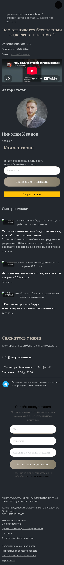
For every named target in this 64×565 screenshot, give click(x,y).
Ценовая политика (11, 523)
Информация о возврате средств (19, 550)
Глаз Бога (7, 533)
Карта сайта (8, 560)
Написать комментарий (32, 181)
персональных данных (39, 476)
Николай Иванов (20, 54)
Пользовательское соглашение (19, 555)
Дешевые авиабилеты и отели (18, 538)
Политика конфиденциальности (18, 545)
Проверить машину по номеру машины (22, 528)
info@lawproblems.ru (17, 357)
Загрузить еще (32, 194)
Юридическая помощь (18, 14)
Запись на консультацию (33, 464)
